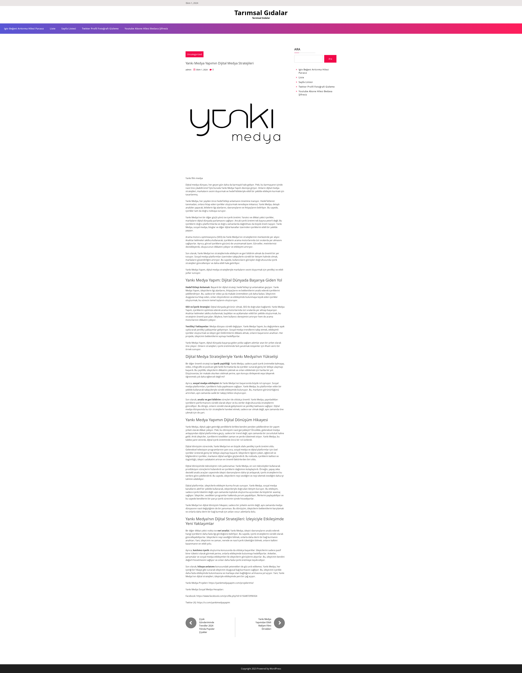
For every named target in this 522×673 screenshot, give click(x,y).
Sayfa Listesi (68, 28)
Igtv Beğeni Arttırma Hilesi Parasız (24, 28)
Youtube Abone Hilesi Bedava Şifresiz (146, 28)
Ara (297, 49)
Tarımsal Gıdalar (261, 12)
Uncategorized (194, 54)
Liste (52, 28)
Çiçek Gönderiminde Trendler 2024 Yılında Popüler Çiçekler (207, 626)
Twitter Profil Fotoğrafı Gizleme (100, 28)
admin (188, 69)
